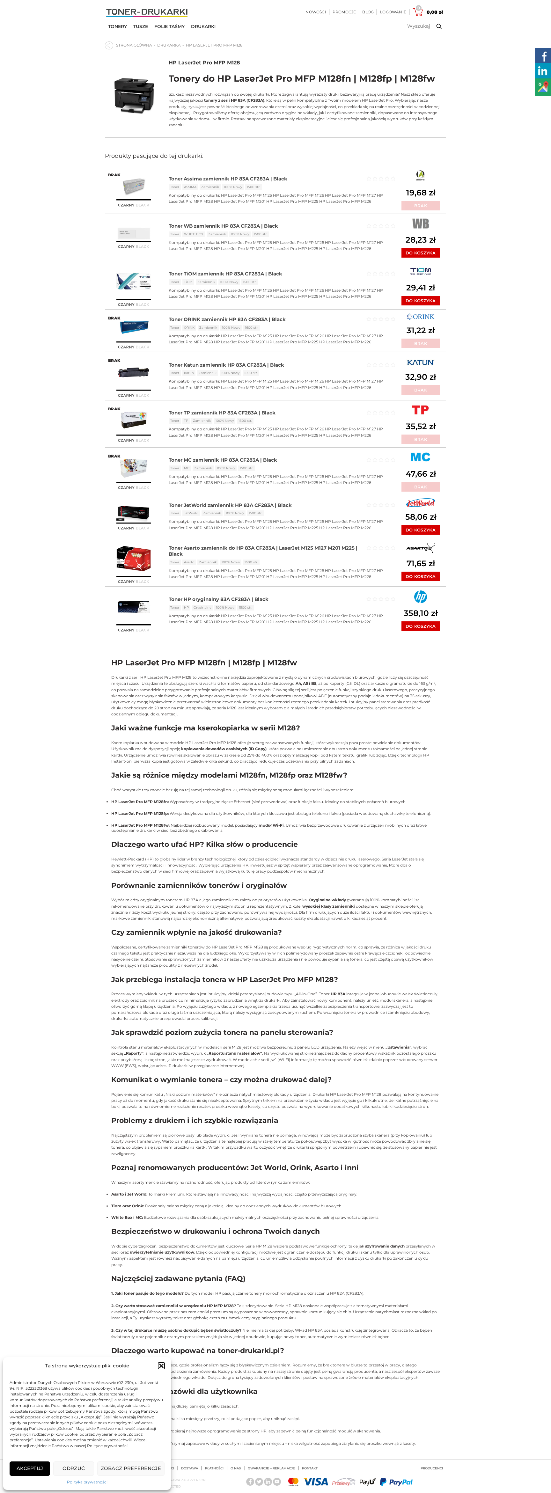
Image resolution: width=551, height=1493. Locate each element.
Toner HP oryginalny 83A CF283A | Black (218, 599)
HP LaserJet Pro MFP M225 (292, 201)
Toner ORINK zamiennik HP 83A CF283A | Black (227, 319)
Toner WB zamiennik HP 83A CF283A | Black (223, 226)
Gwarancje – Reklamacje (271, 1468)
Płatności (214, 1468)
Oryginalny (202, 607)
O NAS (236, 1468)
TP (186, 421)
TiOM (188, 282)
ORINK (189, 328)
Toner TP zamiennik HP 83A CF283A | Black (222, 413)
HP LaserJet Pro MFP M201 (239, 201)
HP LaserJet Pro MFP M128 (204, 63)
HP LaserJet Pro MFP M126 (298, 195)
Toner (174, 187)
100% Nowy (233, 187)
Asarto (189, 562)
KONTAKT (310, 1468)
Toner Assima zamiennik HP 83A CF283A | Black (228, 179)
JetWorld (191, 513)
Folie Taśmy (169, 26)
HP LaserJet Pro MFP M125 (246, 195)
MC (186, 468)
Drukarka (169, 45)
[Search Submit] (434, 26)
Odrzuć (73, 1468)
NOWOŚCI (315, 12)
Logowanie (393, 12)
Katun (189, 373)
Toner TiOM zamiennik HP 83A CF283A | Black (225, 274)
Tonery (117, 26)
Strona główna (134, 45)
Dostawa (189, 1468)
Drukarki (203, 26)
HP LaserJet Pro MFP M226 (345, 201)
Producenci (432, 1468)
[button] (161, 1366)
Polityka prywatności (87, 1482)
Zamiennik (210, 187)
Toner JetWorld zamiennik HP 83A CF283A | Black (230, 505)
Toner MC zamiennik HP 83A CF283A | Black (223, 460)
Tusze (140, 26)
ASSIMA (190, 187)
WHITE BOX (193, 234)
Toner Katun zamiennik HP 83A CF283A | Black (226, 365)
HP (186, 607)
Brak (420, 205)
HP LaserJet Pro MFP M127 (350, 195)
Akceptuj (30, 1468)
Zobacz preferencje (131, 1468)
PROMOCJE (344, 12)
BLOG (368, 12)
